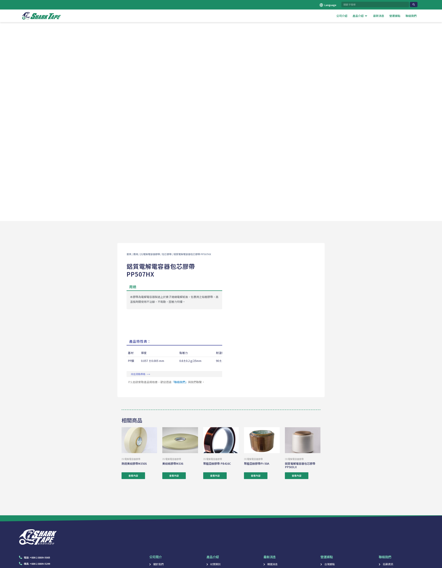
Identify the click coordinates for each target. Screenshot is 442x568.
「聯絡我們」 (179, 382)
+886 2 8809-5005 (40, 557)
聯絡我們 (385, 557)
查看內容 (133, 475)
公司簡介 (155, 557)
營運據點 (326, 557)
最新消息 (269, 557)
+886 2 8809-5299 (40, 563)
